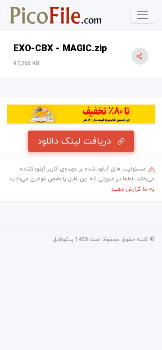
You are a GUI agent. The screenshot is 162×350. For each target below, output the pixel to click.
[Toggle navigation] (142, 15)
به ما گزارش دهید (132, 189)
